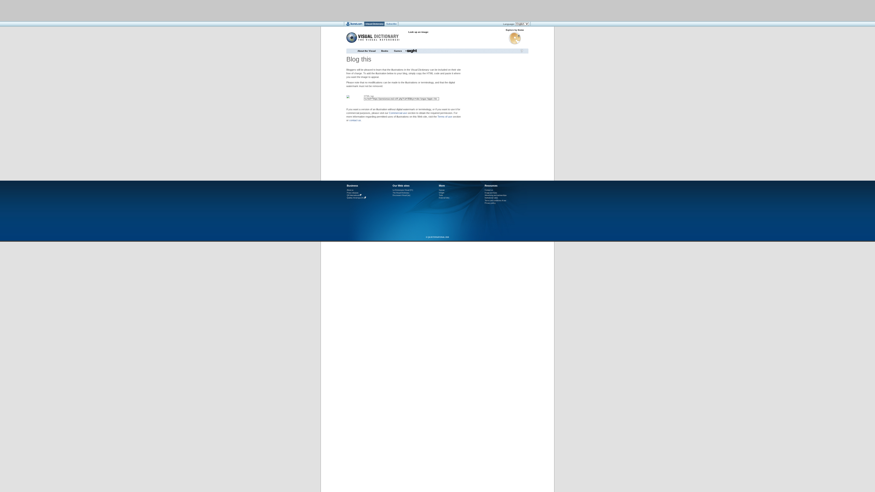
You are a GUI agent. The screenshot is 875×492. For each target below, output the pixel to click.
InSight (441, 193)
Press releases (352, 193)
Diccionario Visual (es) (401, 195)
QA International (353, 195)
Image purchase (491, 193)
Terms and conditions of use (495, 201)
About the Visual (367, 51)
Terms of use (445, 116)
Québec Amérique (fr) (355, 198)
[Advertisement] (424, 10)
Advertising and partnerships (496, 195)
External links (444, 198)
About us (350, 190)
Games (398, 51)
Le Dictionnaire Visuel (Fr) (403, 190)
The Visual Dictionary (401, 193)
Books (384, 51)
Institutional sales (491, 198)
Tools (441, 195)
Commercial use (398, 113)
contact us (355, 120)
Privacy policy (490, 203)
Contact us (489, 190)
